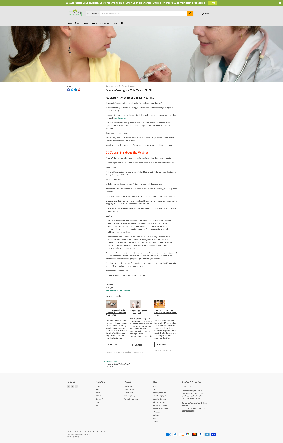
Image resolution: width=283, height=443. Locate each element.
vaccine (136, 352)
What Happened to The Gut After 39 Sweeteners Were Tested (116, 312)
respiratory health (127, 352)
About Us (156, 412)
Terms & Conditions (131, 399)
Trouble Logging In (159, 396)
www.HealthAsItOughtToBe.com (118, 290)
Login (207, 13)
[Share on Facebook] (68, 89)
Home (69, 23)
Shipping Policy (129, 396)
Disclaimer (128, 386)
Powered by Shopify (73, 436)
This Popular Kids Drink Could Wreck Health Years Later (165, 312)
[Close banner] (280, 3)
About (86, 23)
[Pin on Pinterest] (79, 89)
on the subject (120, 118)
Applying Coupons (159, 399)
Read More (113, 344)
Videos (155, 421)
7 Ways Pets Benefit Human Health (138, 312)
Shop (77, 23)
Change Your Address (160, 402)
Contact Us (104, 23)
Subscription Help (159, 393)
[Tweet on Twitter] (72, 89)
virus (141, 352)
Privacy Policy (129, 389)
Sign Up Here (186, 386)
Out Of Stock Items (160, 405)
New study (116, 352)
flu (161, 350)
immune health (168, 350)
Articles (94, 23)
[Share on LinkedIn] (75, 89)
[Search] (190, 13)
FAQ (115, 23)
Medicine (109, 352)
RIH (123, 23)
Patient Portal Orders (160, 409)
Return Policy (129, 393)
